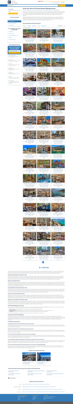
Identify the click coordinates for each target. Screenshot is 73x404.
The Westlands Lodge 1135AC (30, 183)
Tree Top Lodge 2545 (29, 140)
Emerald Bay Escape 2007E (43, 169)
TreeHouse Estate (43, 38)
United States (29, 10)
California (33, 10)
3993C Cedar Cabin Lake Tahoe (43, 241)
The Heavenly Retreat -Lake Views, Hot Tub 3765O (58, 67)
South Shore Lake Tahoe (49, 10)
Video (33, 399)
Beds (30, 25)
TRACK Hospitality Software (48, 398)
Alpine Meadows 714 (29, 212)
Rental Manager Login (21, 396)
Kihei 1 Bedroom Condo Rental (37, 384)
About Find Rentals (31, 402)
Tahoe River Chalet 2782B (58, 140)
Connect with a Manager (13, 13)
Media (19, 398)
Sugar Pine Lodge (58, 111)
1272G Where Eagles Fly (58, 169)
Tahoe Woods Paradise (29, 226)
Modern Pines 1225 (58, 255)
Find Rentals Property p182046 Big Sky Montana (41, 386)
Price (39, 25)
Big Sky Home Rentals (52, 386)
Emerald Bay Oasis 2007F (44, 140)
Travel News (10, 72)
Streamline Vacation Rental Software (49, 396)
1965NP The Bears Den (43, 255)
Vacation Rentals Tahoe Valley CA (13, 370)
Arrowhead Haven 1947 (44, 226)
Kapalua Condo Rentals (46, 384)
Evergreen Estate (43, 154)
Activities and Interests (12, 55)
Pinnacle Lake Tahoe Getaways (30, 56)
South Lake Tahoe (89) (11, 39)
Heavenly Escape (29, 241)
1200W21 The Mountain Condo (29, 82)
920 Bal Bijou (29, 154)
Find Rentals (24, 10)
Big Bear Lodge (58, 212)
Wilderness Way (29, 198)
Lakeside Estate (44, 125)
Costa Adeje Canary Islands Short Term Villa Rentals (57, 391)
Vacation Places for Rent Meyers (52, 370)
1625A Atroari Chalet (44, 111)
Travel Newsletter (11, 80)
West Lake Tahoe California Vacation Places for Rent (55, 373)
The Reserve (29, 111)
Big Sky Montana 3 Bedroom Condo (27, 386)
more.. (45, 399)
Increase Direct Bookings (55, 2)
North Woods (29, 255)
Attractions (10, 63)
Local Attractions (11, 25)
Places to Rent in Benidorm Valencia (57, 389)
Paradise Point (58, 183)
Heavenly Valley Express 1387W (43, 96)
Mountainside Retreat (43, 198)
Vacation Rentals (11, 21)
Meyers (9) (10, 37)
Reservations (35, 396)
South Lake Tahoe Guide (12, 23)
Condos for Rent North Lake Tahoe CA (14, 373)
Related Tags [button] (12, 378)
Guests (34, 25)
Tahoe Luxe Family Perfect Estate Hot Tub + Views (29, 67)
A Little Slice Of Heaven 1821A (58, 38)
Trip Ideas (9, 76)
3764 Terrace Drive (58, 198)
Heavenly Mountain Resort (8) (13, 35)
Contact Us (43, 402)
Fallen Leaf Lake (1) (11, 33)
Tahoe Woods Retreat (29, 96)
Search (14, 52)
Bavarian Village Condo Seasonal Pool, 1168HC (29, 38)
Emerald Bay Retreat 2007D (43, 53)
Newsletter (34, 398)
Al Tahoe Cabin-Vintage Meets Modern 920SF (58, 96)
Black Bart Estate (58, 125)
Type (25, 25)
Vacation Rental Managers (12, 19)
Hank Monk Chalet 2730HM (29, 53)
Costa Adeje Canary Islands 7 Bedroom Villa (41, 391)
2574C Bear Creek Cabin (44, 82)
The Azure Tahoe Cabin (44, 183)
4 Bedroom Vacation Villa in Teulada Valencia (44, 389)
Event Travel (10, 59)
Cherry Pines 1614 (58, 241)
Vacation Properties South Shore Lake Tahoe (34, 373)
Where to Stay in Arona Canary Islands (28, 391)
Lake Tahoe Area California (40, 10)
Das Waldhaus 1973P (44, 67)
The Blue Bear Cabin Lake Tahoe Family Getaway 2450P (44, 212)
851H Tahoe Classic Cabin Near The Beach (58, 226)
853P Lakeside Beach (58, 154)
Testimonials (63, 2)
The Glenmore (58, 82)
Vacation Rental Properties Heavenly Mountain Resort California (37, 370)
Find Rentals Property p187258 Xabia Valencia (29, 389)
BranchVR (44, 56)
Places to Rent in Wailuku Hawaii (27, 384)
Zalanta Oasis (29, 125)
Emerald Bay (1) (10, 31)
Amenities (44, 25)
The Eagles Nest (29, 169)
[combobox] (32, 5)
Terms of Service (37, 402)
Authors (19, 399)
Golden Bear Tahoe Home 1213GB (58, 53)
